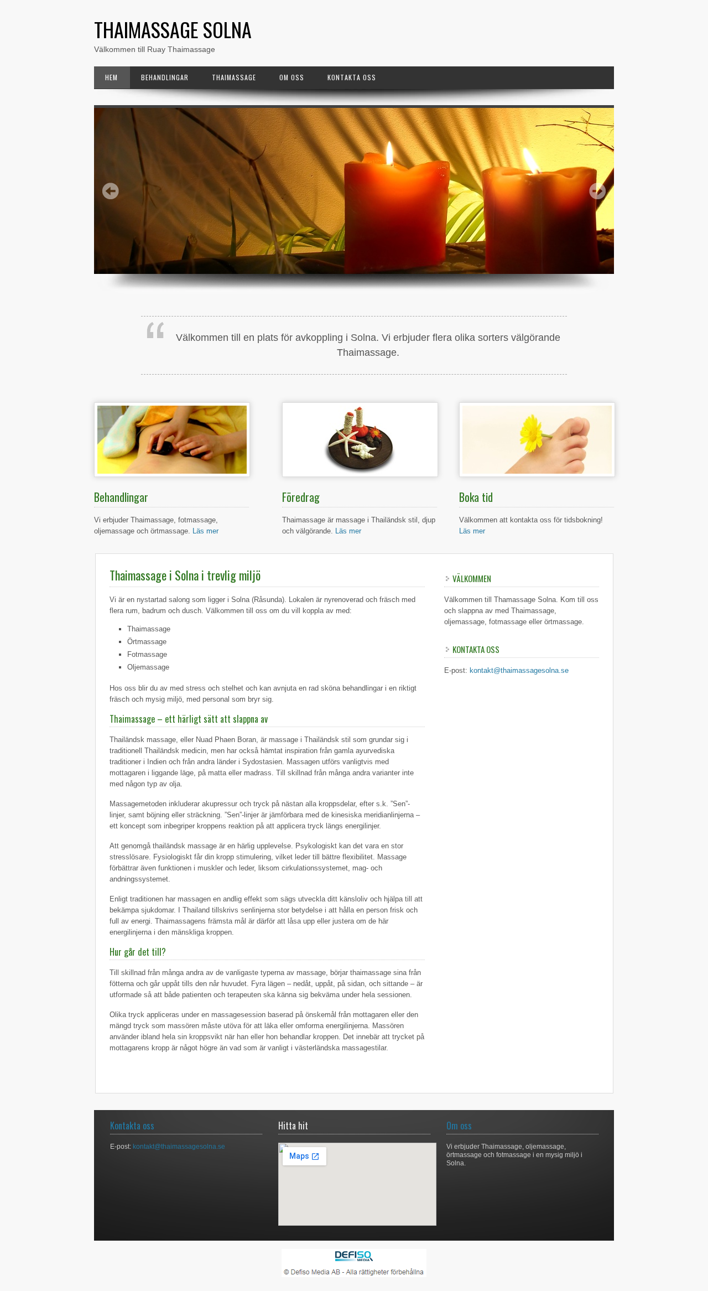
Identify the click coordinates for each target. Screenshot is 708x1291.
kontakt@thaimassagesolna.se (519, 670)
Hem (111, 77)
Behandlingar (165, 77)
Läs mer (205, 531)
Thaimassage (234, 77)
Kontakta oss (351, 77)
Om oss (291, 77)
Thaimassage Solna (173, 29)
